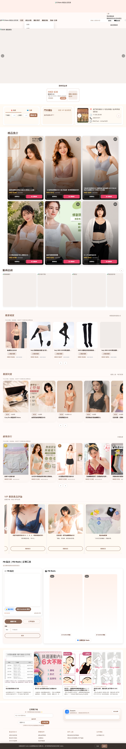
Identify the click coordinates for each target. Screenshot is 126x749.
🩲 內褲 (29, 110)
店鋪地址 (40, 738)
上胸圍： (20, 115)
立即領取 (63, 98)
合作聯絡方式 (100, 735)
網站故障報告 (42, 735)
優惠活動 (45, 20)
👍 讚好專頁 (9, 609)
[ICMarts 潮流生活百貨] (63, 6)
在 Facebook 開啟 (65, 635)
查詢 (22, 635)
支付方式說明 (13, 740)
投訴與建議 (41, 740)
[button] (120, 528)
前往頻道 (7, 613)
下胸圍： (8, 115)
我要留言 (23, 550)
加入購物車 (34, 196)
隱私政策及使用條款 (73, 735)
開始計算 (33, 115)
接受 (104, 746)
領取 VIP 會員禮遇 (64, 110)
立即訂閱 (45, 722)
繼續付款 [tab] (13, 621)
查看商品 (17, 196)
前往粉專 (115, 711)
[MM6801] (19, 290)
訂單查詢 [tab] (32, 621)
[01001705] (54, 290)
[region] (63, 402)
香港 (6, 626)
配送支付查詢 (13, 738)
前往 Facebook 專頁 (23, 609)
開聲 (40, 139)
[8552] (89, 290)
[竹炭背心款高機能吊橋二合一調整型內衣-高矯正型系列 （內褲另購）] (23, 521)
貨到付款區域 (13, 735)
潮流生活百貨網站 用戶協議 (75, 738)
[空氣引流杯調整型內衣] (60, 521)
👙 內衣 (13, 110)
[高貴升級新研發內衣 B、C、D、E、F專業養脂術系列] (98, 521)
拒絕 (97, 746)
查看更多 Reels (84, 640)
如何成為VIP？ (49, 114)
